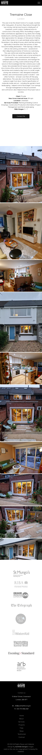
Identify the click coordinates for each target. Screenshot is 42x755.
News (22, 731)
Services (21, 722)
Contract (22, 737)
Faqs (21, 728)
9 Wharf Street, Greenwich (21, 696)
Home (21, 716)
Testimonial (22, 734)
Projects (22, 725)
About (21, 719)
